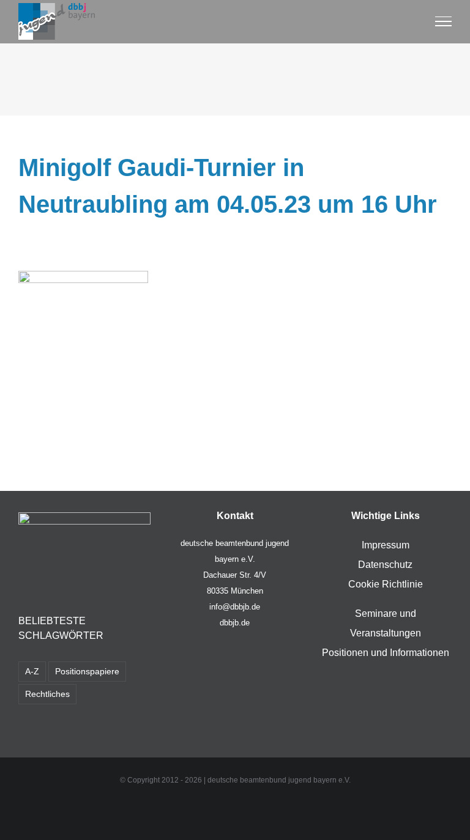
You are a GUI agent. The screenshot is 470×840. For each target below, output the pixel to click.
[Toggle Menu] (444, 21)
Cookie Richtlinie (385, 584)
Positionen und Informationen (385, 652)
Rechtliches (47, 694)
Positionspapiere (87, 671)
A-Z (32, 671)
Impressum (385, 545)
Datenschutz (385, 564)
